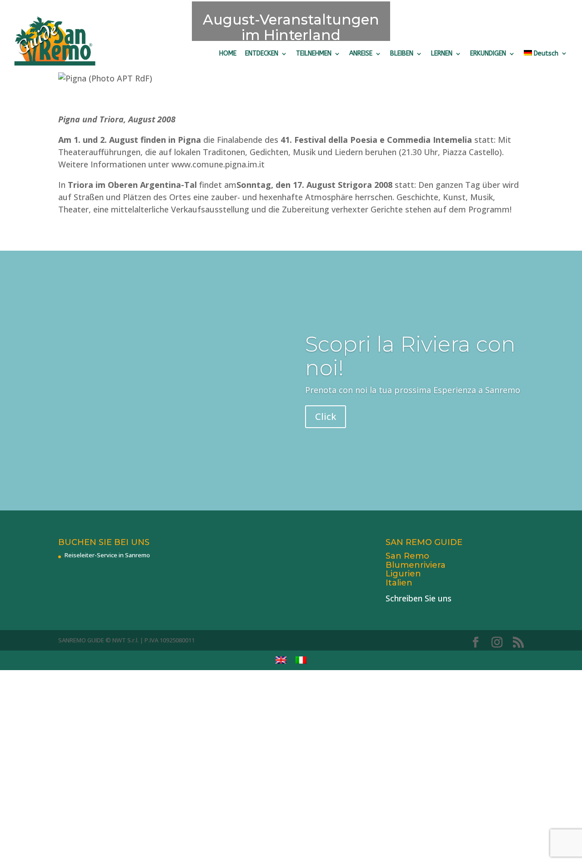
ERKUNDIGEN (488, 53)
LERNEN (441, 53)
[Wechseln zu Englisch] (281, 660)
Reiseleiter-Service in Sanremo (107, 555)
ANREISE (360, 53)
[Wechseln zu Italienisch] (301, 660)
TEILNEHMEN (313, 53)
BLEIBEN (401, 53)
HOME (227, 53)
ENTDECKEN (261, 53)
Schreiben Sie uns (419, 598)
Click (325, 416)
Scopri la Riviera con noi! (410, 356)
